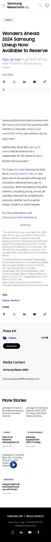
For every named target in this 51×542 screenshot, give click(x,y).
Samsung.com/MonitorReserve (19, 217)
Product (7, 432)
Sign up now (11, 59)
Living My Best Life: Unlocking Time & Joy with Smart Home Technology (11, 487)
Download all (12, 346)
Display (6, 300)
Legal (23, 522)
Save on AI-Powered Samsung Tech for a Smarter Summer (11, 440)
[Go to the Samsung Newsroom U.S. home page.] (18, 5)
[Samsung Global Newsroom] (47, 5)
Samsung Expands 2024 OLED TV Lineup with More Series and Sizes (34, 440)
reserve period (15, 124)
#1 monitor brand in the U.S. (22, 173)
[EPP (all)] (25, 225)
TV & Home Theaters (35, 432)
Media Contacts (35, 516)
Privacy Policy (13, 522)
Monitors (9, 20)
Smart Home (8, 479)
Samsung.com (15, 516)
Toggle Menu (3, 5)
